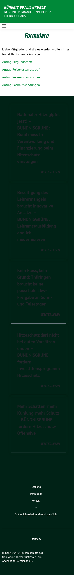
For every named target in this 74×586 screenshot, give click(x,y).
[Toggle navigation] (4, 26)
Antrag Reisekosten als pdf (21, 69)
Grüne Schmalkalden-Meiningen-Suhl (36, 514)
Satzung (36, 487)
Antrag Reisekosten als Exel (21, 77)
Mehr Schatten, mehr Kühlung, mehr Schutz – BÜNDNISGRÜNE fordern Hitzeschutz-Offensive (38, 419)
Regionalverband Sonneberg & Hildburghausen (28, 14)
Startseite (36, 539)
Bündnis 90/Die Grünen (25, 7)
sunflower (30, 557)
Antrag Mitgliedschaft (17, 62)
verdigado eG (24, 561)
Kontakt (36, 500)
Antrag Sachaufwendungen (21, 85)
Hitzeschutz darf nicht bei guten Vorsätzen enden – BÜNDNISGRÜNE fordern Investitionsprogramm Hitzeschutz (38, 355)
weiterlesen (50, 172)
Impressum (36, 493)
